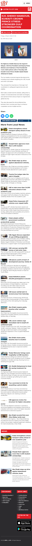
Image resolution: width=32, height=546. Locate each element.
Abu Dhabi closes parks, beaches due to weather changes (13, 339)
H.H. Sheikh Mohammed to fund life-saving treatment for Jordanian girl (16, 368)
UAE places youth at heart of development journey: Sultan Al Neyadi (16, 262)
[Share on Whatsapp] (11, 116)
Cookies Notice (22, 495)
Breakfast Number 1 (7, 495)
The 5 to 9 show (6, 499)
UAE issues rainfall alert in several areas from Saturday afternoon (15, 294)
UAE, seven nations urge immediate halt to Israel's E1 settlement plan (15, 323)
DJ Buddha (5, 502)
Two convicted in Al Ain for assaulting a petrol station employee (14, 385)
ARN (19, 508)
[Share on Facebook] (2, 116)
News (4, 431)
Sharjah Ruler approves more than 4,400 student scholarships (15, 146)
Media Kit (21, 502)
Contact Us (21, 499)
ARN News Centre (23, 509)
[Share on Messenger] (7, 116)
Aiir (10, 540)
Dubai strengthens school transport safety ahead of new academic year (15, 130)
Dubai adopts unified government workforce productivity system (13, 220)
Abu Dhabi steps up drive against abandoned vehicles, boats (15, 162)
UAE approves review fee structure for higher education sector (15, 402)
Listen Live (21, 504)
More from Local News (21, 32)
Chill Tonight (6, 500)
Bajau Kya (5, 497)
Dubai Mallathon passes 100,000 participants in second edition (15, 278)
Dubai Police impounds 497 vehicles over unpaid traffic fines (14, 203)
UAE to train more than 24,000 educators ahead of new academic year (15, 189)
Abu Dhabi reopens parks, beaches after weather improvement (14, 309)
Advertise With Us (23, 500)
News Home (7, 32)
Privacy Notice (22, 497)
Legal (20, 506)
